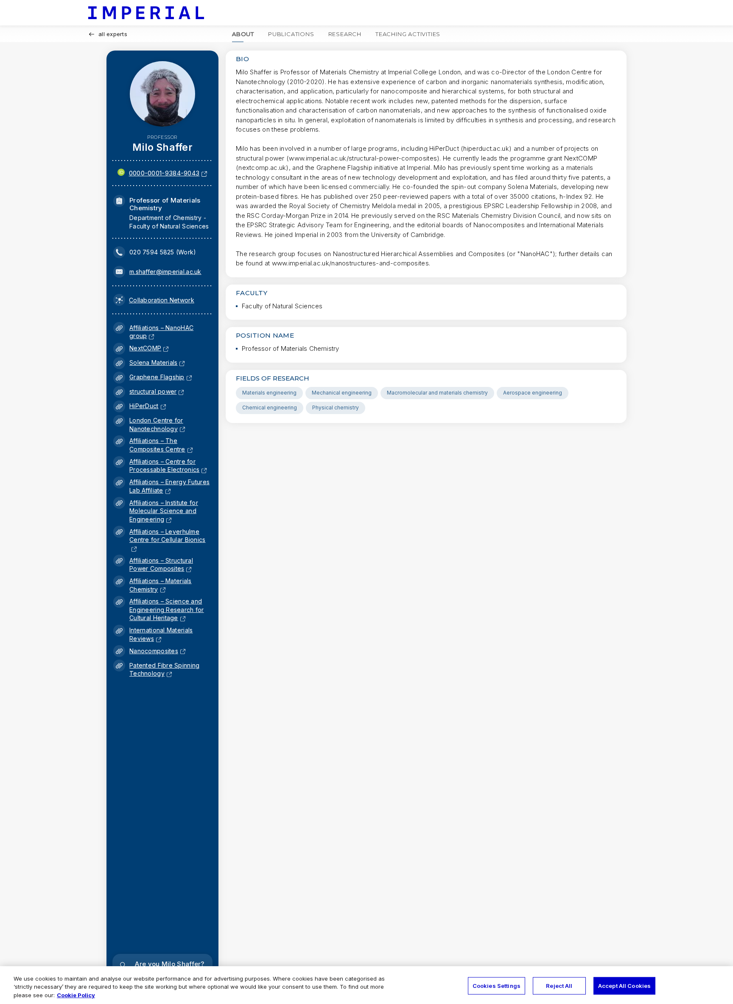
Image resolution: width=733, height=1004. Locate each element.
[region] (366, 985)
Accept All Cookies (624, 985)
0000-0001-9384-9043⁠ (164, 173)
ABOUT (243, 34)
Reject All (559, 985)
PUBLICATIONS (291, 34)
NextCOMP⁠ (145, 348)
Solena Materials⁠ (153, 362)
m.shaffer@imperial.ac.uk (165, 271)
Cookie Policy (76, 995)
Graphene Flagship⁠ (157, 377)
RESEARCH (344, 34)
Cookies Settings (496, 985)
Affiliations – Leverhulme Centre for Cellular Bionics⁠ (167, 540)
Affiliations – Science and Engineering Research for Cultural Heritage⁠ (166, 609)
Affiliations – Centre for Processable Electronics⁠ (164, 466)
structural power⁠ (152, 391)
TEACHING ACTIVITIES (407, 34)
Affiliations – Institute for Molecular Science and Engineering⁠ (163, 511)
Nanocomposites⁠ (153, 650)
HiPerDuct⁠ (144, 405)
